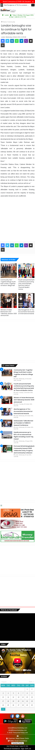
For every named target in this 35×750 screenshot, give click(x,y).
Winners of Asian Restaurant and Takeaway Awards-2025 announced (9, 312)
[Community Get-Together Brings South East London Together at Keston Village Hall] (9, 270)
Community (11, 22)
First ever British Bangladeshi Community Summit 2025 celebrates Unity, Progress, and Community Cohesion (24, 449)
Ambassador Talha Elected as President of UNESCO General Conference (23, 423)
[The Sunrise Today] (8, 10)
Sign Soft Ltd (26, 749)
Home (4, 22)
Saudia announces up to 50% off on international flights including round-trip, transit (24, 435)
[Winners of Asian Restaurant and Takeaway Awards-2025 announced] (9, 300)
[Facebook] (3, 41)
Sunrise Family (17, 743)
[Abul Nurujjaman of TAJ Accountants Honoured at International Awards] (26, 300)
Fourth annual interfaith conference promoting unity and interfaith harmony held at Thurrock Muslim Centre (26, 284)
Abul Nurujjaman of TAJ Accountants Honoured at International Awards (26, 312)
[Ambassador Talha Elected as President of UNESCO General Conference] (7, 423)
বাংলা (33, 5)
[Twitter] (7, 41)
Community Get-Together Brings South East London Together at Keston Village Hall (8, 282)
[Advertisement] (17, 221)
